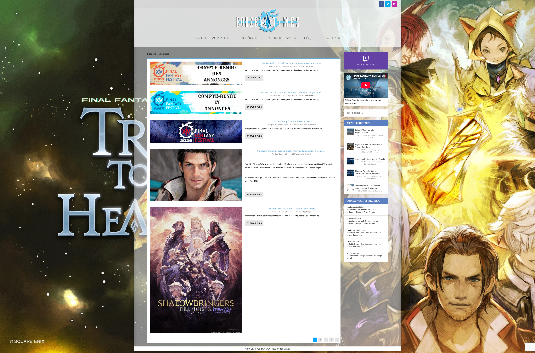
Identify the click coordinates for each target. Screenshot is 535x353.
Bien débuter (248, 38)
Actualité (220, 38)
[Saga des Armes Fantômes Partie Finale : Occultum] (350, 146)
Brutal (369, 162)
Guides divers (372, 135)
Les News (301, 66)
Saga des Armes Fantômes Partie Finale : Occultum (368, 145)
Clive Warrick (278, 125)
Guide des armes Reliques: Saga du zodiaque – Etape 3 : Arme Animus (362, 210)
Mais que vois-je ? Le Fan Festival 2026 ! (291, 121)
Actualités (293, 66)
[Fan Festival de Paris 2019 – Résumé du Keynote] (196, 270)
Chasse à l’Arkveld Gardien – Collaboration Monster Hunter (367, 172)
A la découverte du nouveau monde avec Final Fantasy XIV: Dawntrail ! (291, 151)
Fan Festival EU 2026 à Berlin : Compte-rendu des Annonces (291, 63)
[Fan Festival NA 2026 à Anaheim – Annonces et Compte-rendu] (196, 102)
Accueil (201, 38)
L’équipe (310, 38)
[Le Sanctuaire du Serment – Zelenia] (350, 160)
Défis (381, 162)
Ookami (281, 154)
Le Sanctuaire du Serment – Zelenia (370, 159)
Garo (278, 66)
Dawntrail (375, 162)
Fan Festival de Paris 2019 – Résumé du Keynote (291, 208)
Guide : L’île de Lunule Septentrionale (364, 131)
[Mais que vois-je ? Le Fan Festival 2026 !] (196, 131)
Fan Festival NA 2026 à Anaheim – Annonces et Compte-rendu (291, 92)
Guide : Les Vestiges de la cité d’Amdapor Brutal (365, 257)
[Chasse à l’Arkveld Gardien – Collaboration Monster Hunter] (350, 172)
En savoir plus (254, 77)
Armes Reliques (372, 150)
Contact (333, 38)
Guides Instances (281, 38)
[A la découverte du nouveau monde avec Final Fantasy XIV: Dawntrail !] (196, 175)
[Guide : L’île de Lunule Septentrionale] (350, 131)
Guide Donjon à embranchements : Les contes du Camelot (364, 233)
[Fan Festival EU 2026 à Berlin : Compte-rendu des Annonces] (196, 73)
